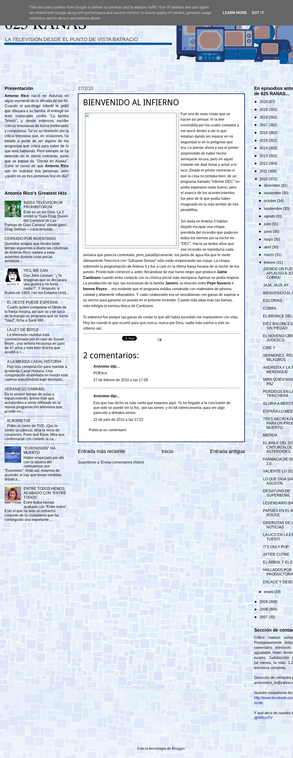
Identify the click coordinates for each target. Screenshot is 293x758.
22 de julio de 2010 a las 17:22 (118, 420)
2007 (264, 617)
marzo (269, 255)
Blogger (178, 748)
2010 (264, 179)
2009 (264, 602)
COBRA (269, 308)
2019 (264, 109)
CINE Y (269, 348)
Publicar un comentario (107, 430)
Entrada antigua (227, 451)
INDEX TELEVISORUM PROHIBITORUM (43, 205)
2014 (264, 148)
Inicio (167, 451)
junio (268, 231)
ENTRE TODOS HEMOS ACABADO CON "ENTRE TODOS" (45, 493)
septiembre (273, 209)
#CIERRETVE (19, 421)
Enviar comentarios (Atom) (122, 462)
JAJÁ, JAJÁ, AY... (277, 285)
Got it (258, 12)
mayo (269, 239)
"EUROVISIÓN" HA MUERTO (39, 450)
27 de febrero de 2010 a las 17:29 (120, 380)
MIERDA (270, 435)
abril (268, 247)
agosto (270, 216)
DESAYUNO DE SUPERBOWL (276, 493)
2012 (264, 163)
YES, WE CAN (36, 270)
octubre (270, 201)
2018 (264, 117)
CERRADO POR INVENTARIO (30, 239)
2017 (264, 125)
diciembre (272, 185)
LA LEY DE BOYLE (23, 330)
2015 (264, 140)
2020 (264, 102)
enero (269, 592)
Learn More (235, 12)
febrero (270, 262)
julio (268, 224)
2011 (264, 171)
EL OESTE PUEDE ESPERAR (32, 302)
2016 (264, 133)
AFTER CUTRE (276, 554)
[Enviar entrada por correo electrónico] (159, 339)
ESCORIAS (272, 301)
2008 (264, 609)
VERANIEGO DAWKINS (25, 389)
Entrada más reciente (101, 451)
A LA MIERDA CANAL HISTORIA (34, 362)
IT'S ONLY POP (276, 547)
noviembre (273, 193)
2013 (264, 156)
